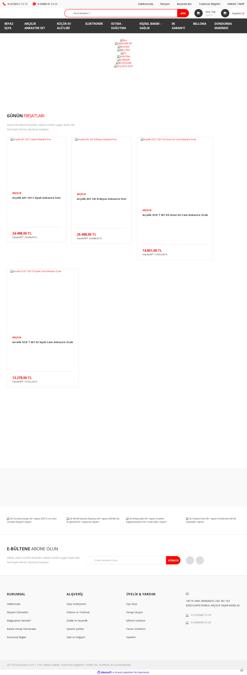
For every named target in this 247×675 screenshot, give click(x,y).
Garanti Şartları (75, 629)
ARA (183, 13)
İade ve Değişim (76, 637)
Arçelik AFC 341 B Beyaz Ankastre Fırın (101, 199)
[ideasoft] (104, 672)
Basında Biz (184, 4)
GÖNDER (173, 560)
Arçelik (16, 193)
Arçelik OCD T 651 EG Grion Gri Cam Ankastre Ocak (175, 215)
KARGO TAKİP (236, 4)
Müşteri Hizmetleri (17, 612)
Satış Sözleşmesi (76, 604)
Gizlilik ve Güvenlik (77, 620)
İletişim (165, 4)
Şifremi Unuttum (135, 620)
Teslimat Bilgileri (209, 4)
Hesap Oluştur (134, 612)
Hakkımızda (145, 4)
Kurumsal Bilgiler (16, 637)
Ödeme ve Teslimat (78, 612)
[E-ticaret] (123, 672)
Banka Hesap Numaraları (21, 629)
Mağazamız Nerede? (19, 620)
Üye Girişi (131, 604)
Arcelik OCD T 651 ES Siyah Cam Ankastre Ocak (42, 342)
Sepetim (131, 637)
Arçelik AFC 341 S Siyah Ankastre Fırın (36, 197)
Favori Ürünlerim (136, 629)
